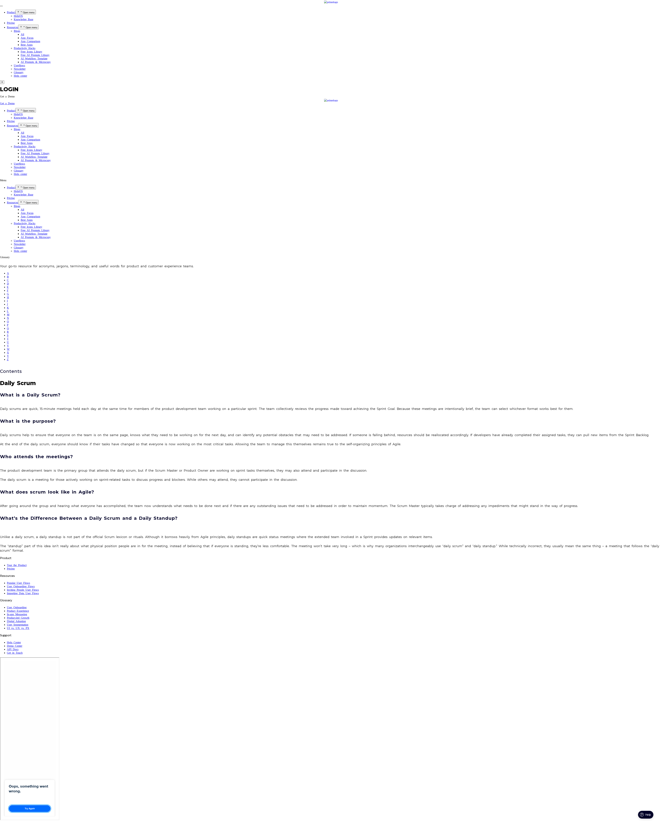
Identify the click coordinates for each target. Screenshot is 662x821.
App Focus (27, 37)
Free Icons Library (31, 51)
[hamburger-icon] (1, 6)
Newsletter (20, 68)
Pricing (11, 22)
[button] (7, 96)
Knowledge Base (23, 19)
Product (11, 12)
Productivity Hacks (24, 48)
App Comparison (30, 41)
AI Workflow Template (34, 58)
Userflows (19, 65)
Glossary (18, 72)
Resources (12, 27)
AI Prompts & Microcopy (36, 62)
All (22, 34)
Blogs (17, 30)
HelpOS (18, 15)
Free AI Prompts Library (35, 55)
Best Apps (27, 44)
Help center (20, 75)
